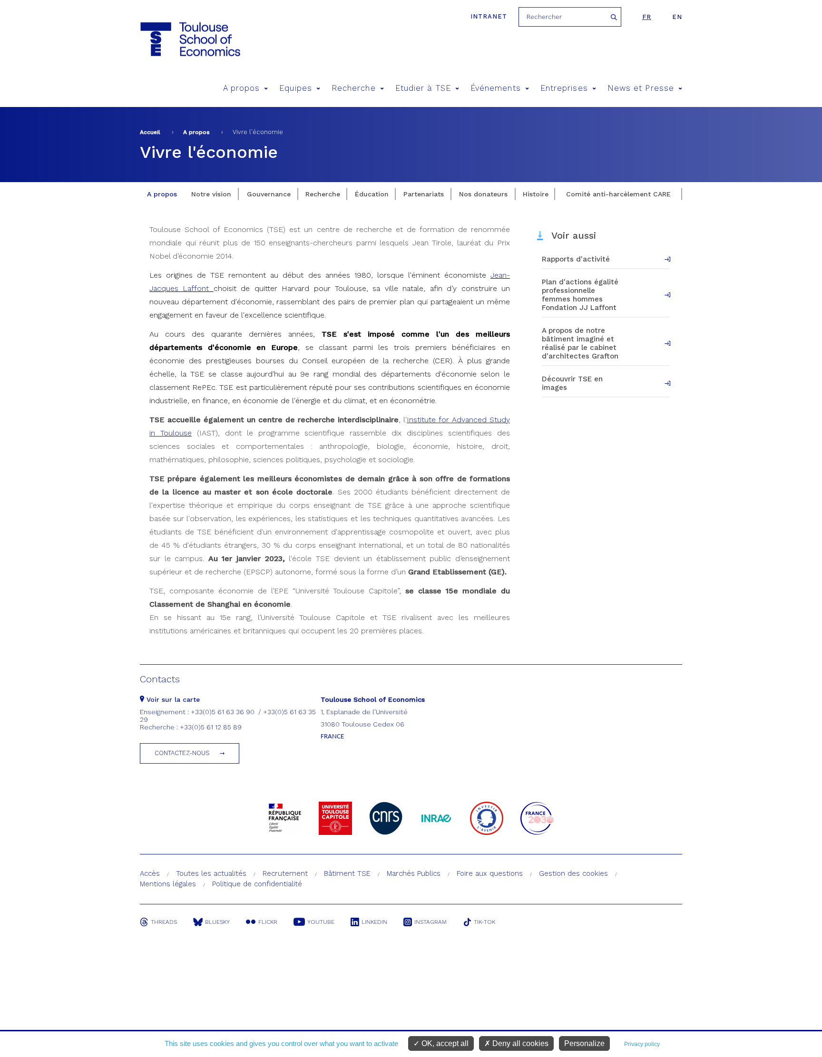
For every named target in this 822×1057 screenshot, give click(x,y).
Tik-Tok (484, 922)
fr (646, 16)
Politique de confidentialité (257, 884)
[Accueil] (189, 39)
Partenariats (423, 194)
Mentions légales (168, 884)
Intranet (488, 16)
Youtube (320, 922)
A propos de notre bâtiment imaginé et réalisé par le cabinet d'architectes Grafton (580, 343)
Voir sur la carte (172, 699)
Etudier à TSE (423, 88)
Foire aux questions (490, 873)
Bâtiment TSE (347, 873)
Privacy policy (642, 1044)
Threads (164, 922)
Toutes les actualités (211, 873)
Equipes (295, 88)
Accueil (150, 132)
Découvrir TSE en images (572, 383)
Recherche (354, 88)
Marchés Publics (413, 873)
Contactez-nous (182, 752)
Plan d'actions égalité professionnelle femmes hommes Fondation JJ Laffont (580, 295)
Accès (150, 873)
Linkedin (374, 922)
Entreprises (564, 88)
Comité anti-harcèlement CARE (618, 194)
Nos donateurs (483, 194)
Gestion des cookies (573, 873)
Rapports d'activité (576, 259)
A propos (241, 88)
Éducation (372, 194)
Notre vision (211, 194)
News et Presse (640, 88)
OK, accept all (444, 1043)
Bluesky (217, 922)
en (677, 16)
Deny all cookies (519, 1043)
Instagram (430, 922)
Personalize (584, 1043)
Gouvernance (269, 194)
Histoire (535, 194)
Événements (495, 88)
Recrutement (285, 873)
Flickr (267, 922)
